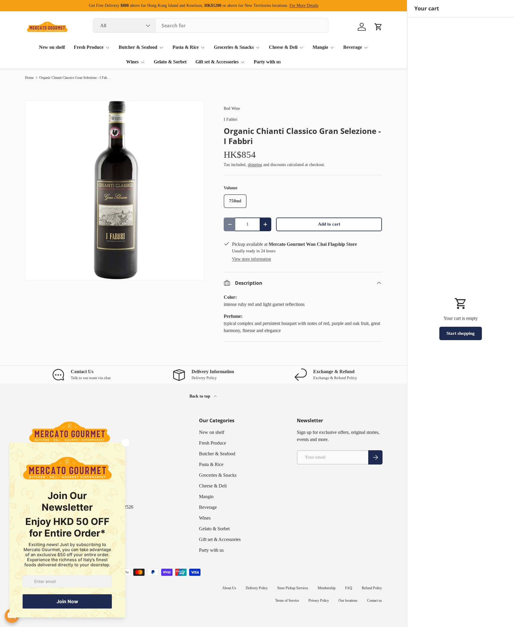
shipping (255, 164)
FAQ (348, 588)
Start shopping (460, 333)
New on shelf (52, 47)
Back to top (200, 396)
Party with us (267, 61)
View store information (251, 259)
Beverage (352, 47)
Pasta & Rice (186, 47)
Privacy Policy (318, 600)
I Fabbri (230, 119)
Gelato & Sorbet (170, 61)
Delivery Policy (257, 588)
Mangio (320, 47)
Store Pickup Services (292, 588)
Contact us (374, 600)
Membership (327, 588)
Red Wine (232, 108)
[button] (378, 26)
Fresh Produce (89, 47)
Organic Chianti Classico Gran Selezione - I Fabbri (75, 77)
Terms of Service (287, 600)
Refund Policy (372, 588)
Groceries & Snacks (234, 47)
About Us (229, 588)
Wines (132, 61)
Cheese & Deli (283, 47)
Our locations (348, 600)
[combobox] (210, 25)
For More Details (303, 5)
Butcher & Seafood (138, 47)
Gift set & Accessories (217, 61)
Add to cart (329, 224)
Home (29, 77)
